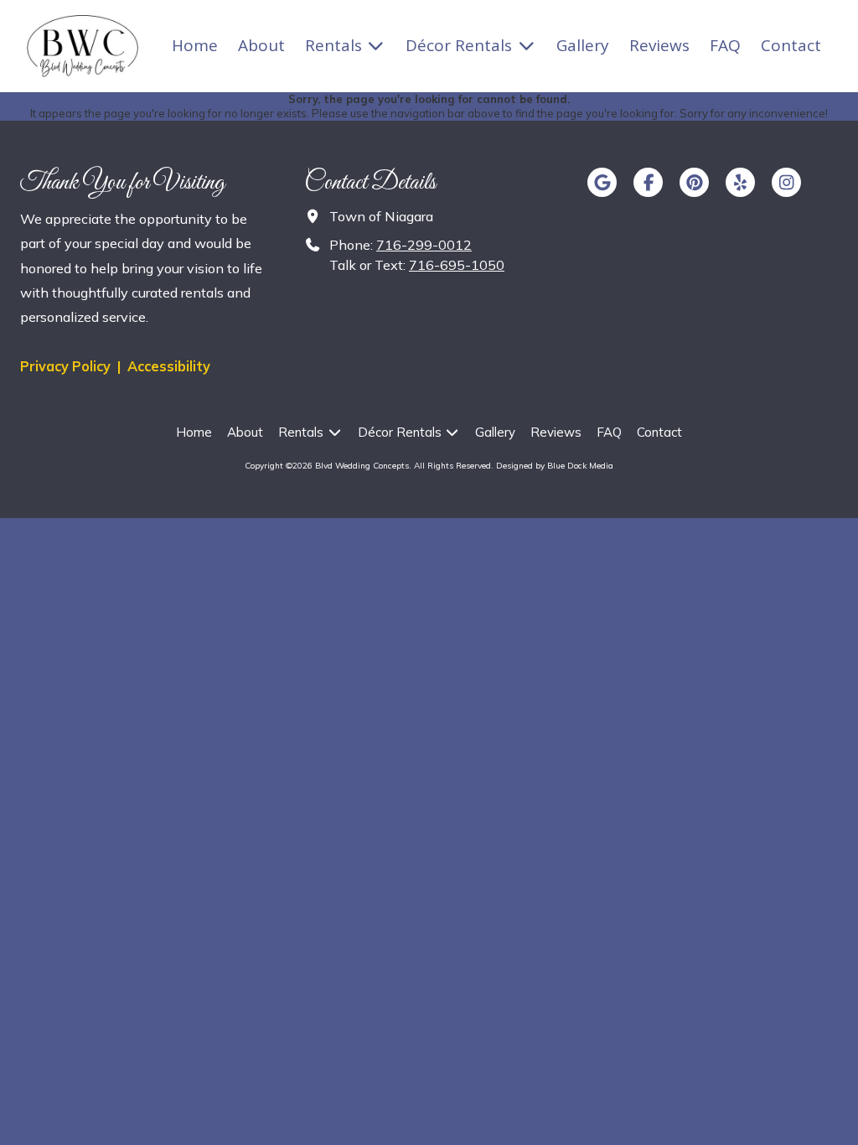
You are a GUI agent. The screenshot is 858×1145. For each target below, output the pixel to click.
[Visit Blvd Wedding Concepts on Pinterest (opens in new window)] (694, 182)
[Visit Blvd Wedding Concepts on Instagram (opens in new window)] (786, 182)
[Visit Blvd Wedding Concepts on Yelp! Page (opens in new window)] (740, 182)
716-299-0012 (424, 244)
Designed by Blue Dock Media (554, 465)
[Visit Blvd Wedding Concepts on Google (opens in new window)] (602, 182)
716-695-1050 (456, 264)
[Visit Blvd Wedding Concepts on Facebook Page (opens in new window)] (648, 182)
